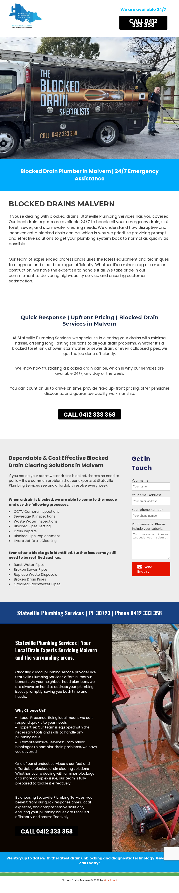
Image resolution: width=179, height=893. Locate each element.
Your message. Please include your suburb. (148, 526)
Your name (140, 480)
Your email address (146, 495)
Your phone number (147, 509)
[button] (151, 569)
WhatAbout (110, 880)
